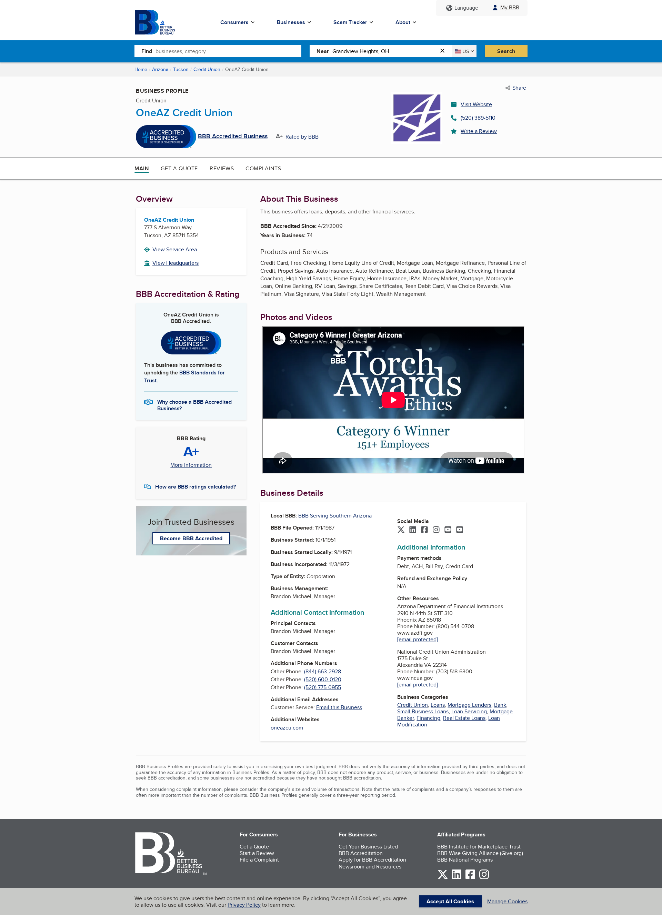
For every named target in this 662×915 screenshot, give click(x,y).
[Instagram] (436, 530)
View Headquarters (175, 263)
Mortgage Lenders (469, 705)
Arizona (160, 69)
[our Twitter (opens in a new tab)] (442, 878)
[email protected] (417, 639)
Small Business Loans (423, 711)
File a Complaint (259, 860)
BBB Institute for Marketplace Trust (479, 847)
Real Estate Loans (464, 718)
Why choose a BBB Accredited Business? (194, 405)
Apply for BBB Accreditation (372, 860)
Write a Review (479, 131)
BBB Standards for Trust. (184, 376)
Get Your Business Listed (368, 847)
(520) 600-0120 (322, 679)
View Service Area (174, 249)
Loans (438, 705)
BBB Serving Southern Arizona (335, 516)
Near (323, 51)
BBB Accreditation (361, 853)
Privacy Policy (244, 905)
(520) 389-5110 (478, 117)
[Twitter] (401, 530)
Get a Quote (179, 168)
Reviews (222, 168)
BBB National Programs (465, 860)
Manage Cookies (507, 901)
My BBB (509, 7)
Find (146, 51)
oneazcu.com (287, 728)
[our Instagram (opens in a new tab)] (484, 878)
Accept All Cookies (450, 901)
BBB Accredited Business (233, 136)
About (402, 22)
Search (506, 51)
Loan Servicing (469, 711)
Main (141, 168)
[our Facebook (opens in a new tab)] (470, 878)
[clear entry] (444, 51)
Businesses (291, 22)
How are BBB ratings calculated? (195, 487)
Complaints (263, 168)
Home (140, 69)
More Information (191, 465)
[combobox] (228, 51)
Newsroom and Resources (370, 867)
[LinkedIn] (413, 530)
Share (519, 88)
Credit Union (206, 69)
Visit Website (476, 104)
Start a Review (257, 853)
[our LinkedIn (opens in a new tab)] (456, 878)
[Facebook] (424, 530)
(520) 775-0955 (322, 687)
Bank (500, 705)
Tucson (181, 69)
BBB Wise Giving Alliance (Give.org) (480, 853)
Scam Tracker (350, 22)
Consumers (234, 22)
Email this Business (339, 707)
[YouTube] (448, 530)
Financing (428, 718)
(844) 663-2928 (322, 671)
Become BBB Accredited (191, 538)
